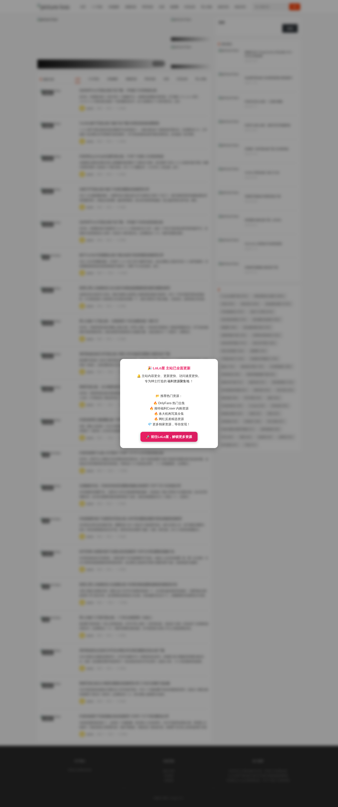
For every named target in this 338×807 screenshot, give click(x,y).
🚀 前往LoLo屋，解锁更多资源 (169, 437)
